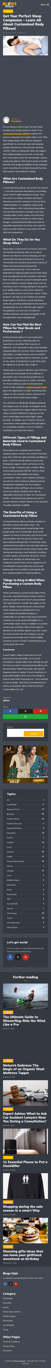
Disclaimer (7, 1350)
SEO (9, 899)
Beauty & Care (13, 809)
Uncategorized (13, 922)
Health (10, 856)
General (10, 852)
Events (10, 837)
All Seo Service (20, 1361)
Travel (9, 918)
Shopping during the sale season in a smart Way (23, 1208)
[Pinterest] (25, 957)
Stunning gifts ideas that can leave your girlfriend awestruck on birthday (23, 1255)
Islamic (10, 866)
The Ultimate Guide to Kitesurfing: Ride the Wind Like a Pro (24, 1020)
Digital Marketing (14, 828)
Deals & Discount (14, 823)
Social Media (12, 904)
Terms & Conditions (11, 1341)
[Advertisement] (25, 84)
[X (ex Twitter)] (18, 957)
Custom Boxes (13, 819)
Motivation (11, 885)
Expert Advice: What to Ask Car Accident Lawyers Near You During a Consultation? (25, 1117)
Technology (12, 913)
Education (11, 833)
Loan (9, 875)
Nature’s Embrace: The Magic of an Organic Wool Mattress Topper (23, 1069)
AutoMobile (12, 804)
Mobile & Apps (13, 880)
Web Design (12, 927)
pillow (6, 700)
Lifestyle (8, 11)
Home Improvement (15, 861)
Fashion (10, 842)
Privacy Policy (9, 1346)
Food (9, 847)
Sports (10, 908)
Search (10, 727)
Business (10, 814)
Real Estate (12, 894)
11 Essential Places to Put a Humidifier (25, 1164)
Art (8, 800)
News (9, 889)
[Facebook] (10, 957)
